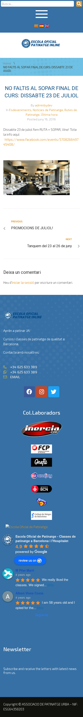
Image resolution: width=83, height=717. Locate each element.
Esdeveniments (20, 110)
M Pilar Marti (24, 570)
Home (7, 63)
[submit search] (79, 4)
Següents (41, 615)
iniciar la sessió (23, 282)
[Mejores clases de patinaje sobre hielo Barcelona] (27, 527)
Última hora (49, 114)
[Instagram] (41, 391)
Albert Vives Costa (29, 593)
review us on (27, 560)
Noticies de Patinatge (48, 110)
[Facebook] (29, 391)
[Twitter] (53, 391)
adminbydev (43, 105)
